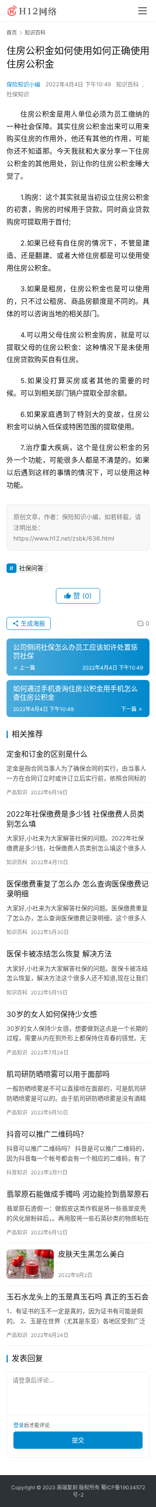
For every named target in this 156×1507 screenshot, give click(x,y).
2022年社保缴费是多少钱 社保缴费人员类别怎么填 (75, 819)
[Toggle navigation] (142, 11)
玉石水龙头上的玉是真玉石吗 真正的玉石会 (77, 1297)
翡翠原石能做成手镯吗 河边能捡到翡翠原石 (77, 1194)
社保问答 (31, 568)
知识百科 (127, 84)
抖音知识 (16, 1172)
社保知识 (17, 94)
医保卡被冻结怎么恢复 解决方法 (59, 954)
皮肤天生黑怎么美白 (91, 1254)
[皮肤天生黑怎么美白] (30, 1264)
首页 (11, 32)
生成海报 (32, 623)
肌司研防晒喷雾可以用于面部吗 (58, 1074)
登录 (18, 1425)
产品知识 (16, 792)
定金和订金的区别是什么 (47, 754)
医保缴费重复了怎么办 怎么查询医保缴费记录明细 (77, 889)
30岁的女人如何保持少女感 (51, 1014)
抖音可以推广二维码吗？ (47, 1134)
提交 (78, 1440)
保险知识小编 (23, 84)
